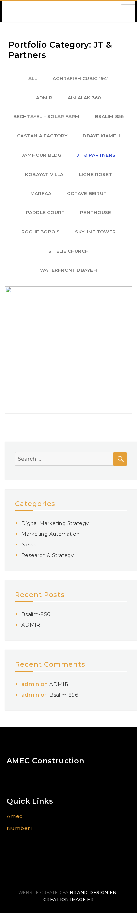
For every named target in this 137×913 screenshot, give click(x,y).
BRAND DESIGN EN (93, 892)
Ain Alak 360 (84, 97)
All (32, 78)
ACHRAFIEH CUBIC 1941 (81, 78)
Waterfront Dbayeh (68, 270)
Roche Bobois (40, 231)
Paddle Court (45, 212)
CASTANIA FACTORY (42, 135)
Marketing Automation (50, 534)
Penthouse (95, 212)
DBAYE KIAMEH (101, 135)
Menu (128, 11)
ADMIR (44, 97)
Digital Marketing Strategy (55, 523)
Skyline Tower (95, 231)
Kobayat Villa (44, 174)
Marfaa (40, 193)
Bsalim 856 (109, 116)
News (28, 544)
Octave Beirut (87, 193)
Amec (15, 816)
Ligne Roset (95, 174)
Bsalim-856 (35, 614)
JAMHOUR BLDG (41, 155)
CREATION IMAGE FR (68, 899)
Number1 (19, 828)
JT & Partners (96, 155)
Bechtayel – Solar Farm (46, 116)
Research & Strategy (47, 555)
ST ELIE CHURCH (68, 251)
